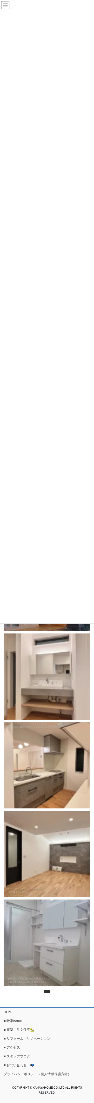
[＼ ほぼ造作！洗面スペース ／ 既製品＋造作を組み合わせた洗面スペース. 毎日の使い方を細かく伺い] (47, 943)
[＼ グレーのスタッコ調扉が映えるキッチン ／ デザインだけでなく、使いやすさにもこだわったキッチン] (47, 765)
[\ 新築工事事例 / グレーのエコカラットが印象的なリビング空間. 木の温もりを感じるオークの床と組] (47, 854)
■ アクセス (12, 1047)
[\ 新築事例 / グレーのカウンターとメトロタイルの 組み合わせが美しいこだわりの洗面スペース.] (47, 676)
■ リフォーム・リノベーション (27, 1038)
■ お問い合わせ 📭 (19, 1065)
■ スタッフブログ (17, 1056)
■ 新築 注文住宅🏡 (21, 1030)
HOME (9, 1012)
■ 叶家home (13, 1021)
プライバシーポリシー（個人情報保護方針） (37, 1074)
